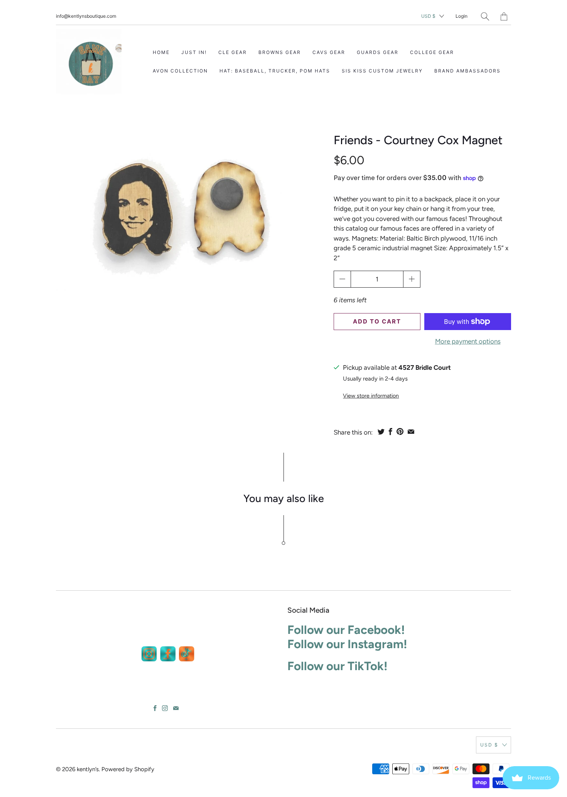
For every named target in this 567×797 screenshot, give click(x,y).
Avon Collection (180, 71)
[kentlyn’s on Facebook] (155, 708)
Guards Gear (377, 52)
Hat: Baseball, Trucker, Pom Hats (274, 71)
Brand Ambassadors (467, 71)
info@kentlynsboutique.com (86, 16)
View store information (371, 396)
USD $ (428, 16)
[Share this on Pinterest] (400, 431)
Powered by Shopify (127, 769)
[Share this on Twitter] (381, 431)
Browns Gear (279, 52)
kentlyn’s (88, 769)
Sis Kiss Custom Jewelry (382, 71)
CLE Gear (232, 52)
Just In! (194, 52)
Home (161, 52)
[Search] (485, 16)
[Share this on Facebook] (390, 431)
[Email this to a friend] (411, 431)
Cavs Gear (328, 52)
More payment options (468, 341)
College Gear (432, 52)
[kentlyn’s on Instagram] (165, 708)
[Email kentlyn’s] (176, 708)
